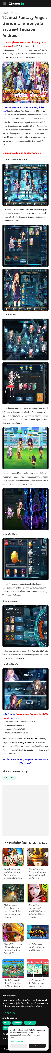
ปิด (19, 1046)
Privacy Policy (8, 1012)
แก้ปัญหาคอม (30, 1023)
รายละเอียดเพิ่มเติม (16, 1041)
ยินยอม (37, 1046)
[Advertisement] (25, 810)
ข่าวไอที (6, 1023)
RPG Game (9, 777)
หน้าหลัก (5, 13)
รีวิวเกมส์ (14, 13)
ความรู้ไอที (17, 1023)
